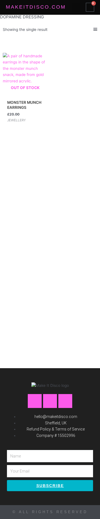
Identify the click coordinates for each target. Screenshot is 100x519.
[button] (76, 7)
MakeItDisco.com (36, 7)
